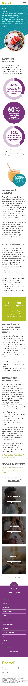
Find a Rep (12, 670)
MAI (3, 672)
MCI (11, 672)
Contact (4, 668)
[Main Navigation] (24, 2)
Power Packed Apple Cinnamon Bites (12, 468)
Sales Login (5, 670)
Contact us (14, 651)
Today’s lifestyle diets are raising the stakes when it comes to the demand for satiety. (13, 456)
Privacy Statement (13, 668)
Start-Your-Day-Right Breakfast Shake (12, 471)
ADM (7, 672)
